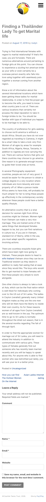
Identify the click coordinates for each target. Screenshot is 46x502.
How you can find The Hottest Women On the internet (11, 378)
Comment (7, 403)
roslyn (34, 43)
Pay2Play (40, 496)
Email (5, 450)
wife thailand (8, 258)
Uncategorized (19, 368)
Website (6, 462)
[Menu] (40, 5)
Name (6, 439)
